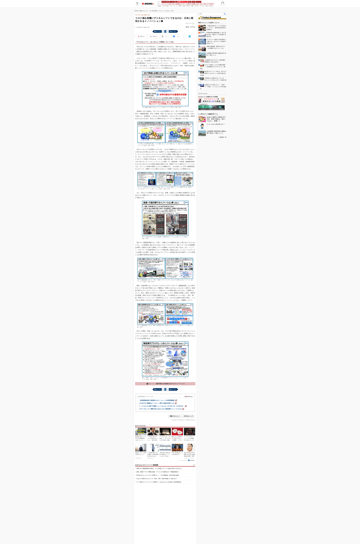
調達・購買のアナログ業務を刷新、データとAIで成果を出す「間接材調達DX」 (158, 472)
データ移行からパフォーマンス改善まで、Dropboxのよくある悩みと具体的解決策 (158, 482)
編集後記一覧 (223, 137)
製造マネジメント (144, 10)
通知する (155, 36)
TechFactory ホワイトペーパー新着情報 (146, 465)
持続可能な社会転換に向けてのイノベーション (166, 383)
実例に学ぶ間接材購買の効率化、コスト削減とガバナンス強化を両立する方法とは (159, 468)
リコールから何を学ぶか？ (216, 124)
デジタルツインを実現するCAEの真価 (208, 96)
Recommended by (184, 460)
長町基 (187, 27)
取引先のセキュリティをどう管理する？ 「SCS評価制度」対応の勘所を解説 (157, 475)
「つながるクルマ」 (203, 104)
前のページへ (157, 31)
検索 (224, 13)
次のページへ (173, 31)
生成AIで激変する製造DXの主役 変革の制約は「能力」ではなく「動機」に (216, 119)
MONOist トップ (188, 416)
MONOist (137, 10)
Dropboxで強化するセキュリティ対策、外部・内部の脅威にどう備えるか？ (157, 478)
